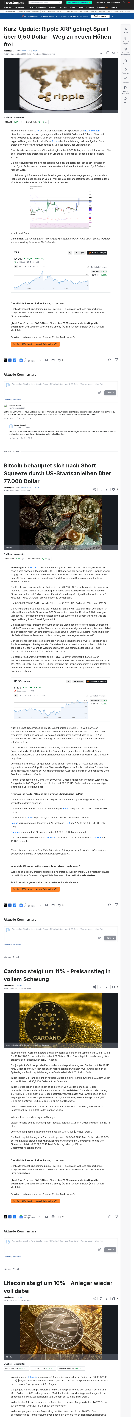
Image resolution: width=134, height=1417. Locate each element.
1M (25, 267)
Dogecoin (51, 837)
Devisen (94, 11)
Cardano (15, 832)
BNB (67, 823)
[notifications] (123, 2)
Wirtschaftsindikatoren (74, 11)
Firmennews (118, 11)
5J (38, 267)
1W (20, 267)
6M (29, 267)
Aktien (44, 11)
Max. (43, 267)
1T (16, 267)
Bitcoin (33, 567)
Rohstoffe (51, 11)
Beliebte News (24, 11)
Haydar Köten (15, 406)
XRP (36, 130)
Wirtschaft (60, 11)
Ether (65, 808)
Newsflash (35, 11)
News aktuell (10, 11)
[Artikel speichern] (101, 52)
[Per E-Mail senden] (53, 359)
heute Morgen (92, 130)
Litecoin (32, 1377)
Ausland (102, 11)
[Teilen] (94, 52)
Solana (14, 823)
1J (34, 267)
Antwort (10, 418)
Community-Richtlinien (12, 400)
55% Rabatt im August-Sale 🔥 (79, 3)
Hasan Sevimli (20, 425)
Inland (109, 11)
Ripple (55, 141)
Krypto (86, 11)
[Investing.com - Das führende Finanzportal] (14, 2)
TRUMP (96, 837)
